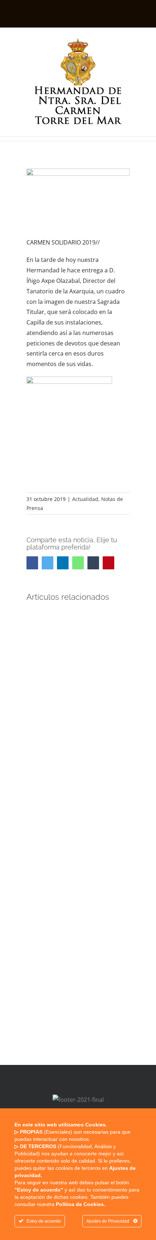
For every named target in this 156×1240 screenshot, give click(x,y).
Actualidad (85, 499)
